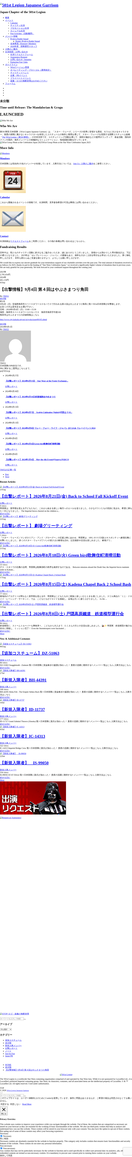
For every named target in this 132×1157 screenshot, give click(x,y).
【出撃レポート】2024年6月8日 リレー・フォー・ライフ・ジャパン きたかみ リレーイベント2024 (50, 428)
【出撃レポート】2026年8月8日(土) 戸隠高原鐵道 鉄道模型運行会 (62, 613)
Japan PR (9, 1056)
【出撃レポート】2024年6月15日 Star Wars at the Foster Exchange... (36, 381)
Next (7, 477)
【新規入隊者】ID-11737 (22, 709)
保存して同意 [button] (6, 1155)
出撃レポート (11, 386)
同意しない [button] (15, 1104)
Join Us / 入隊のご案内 (83, 164)
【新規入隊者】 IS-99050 (24, 762)
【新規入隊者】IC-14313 (22, 736)
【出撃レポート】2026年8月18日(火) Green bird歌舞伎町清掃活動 (60, 555)
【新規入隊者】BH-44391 (23, 680)
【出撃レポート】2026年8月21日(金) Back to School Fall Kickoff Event (64, 496)
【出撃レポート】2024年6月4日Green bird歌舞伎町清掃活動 (32, 444)
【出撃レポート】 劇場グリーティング (36, 525)
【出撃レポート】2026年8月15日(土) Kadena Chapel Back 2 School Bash (65, 584)
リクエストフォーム (19, 241)
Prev (7, 474)
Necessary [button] (4, 1133)
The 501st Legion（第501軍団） (16, 137)
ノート (8, 1051)
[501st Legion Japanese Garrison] (29, 5)
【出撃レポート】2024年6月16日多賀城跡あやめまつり (30, 397)
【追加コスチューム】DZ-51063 (29, 653)
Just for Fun (10, 1054)
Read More (26, 1104)
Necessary (7, 1136)
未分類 (3, 298)
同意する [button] (5, 1104)
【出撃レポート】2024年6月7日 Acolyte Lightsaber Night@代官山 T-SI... (38, 412)
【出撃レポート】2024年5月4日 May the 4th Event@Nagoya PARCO (37, 459)
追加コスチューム (8, 660)
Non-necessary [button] (6, 1146)
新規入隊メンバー (8, 687)
